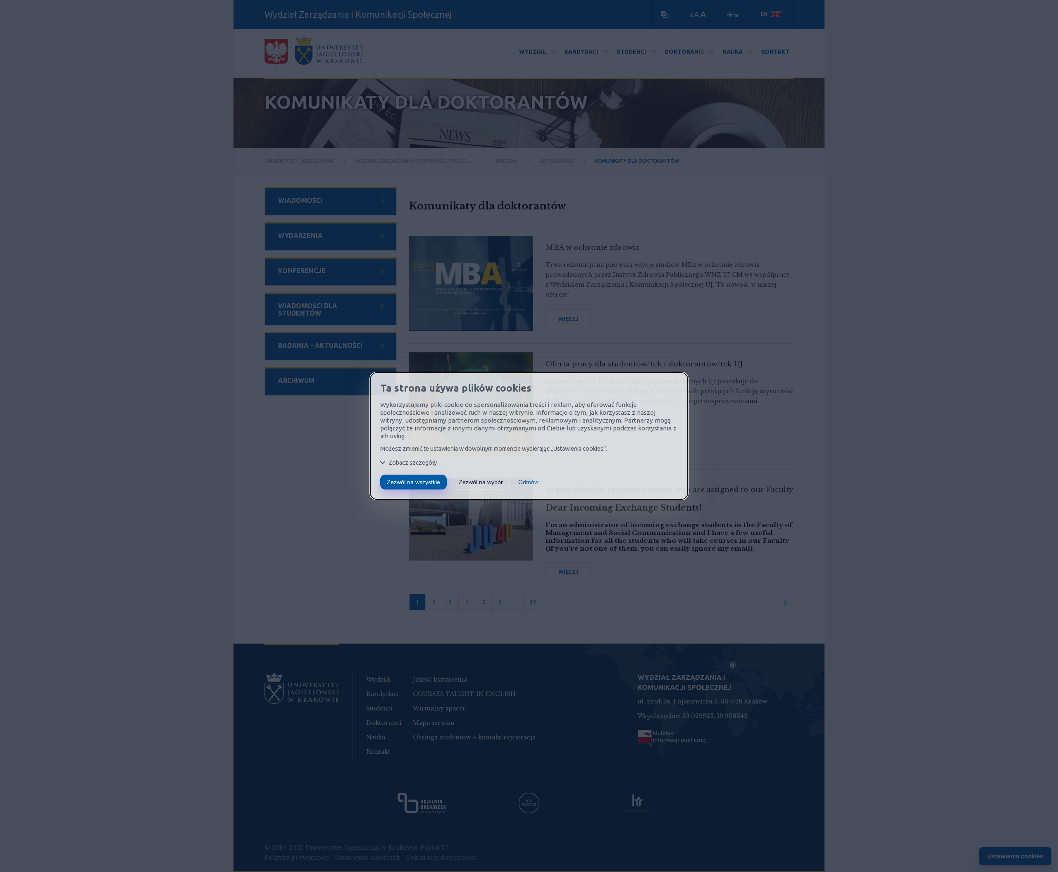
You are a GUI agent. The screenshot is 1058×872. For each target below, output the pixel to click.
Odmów (528, 482)
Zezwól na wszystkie (413, 482)
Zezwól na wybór (481, 482)
